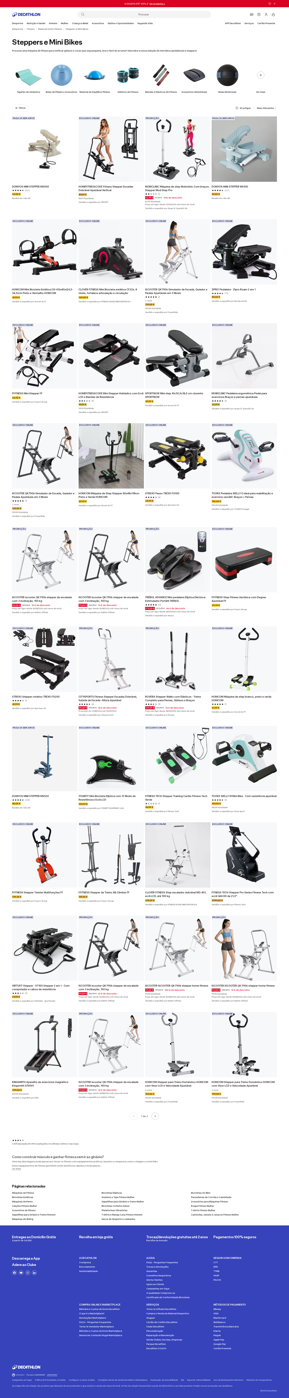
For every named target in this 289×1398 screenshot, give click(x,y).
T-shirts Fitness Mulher (203, 1210)
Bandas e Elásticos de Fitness (161, 92)
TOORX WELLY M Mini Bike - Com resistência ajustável (244, 796)
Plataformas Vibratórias (114, 1210)
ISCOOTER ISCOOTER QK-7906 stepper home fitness (176, 985)
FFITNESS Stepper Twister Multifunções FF (37, 892)
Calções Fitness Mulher (24, 1206)
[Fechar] (274, 3)
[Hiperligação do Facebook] (14, 1272)
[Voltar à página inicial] (26, 14)
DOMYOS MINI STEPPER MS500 (30, 186)
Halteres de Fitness (128, 92)
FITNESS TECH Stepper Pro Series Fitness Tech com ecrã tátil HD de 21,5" (243, 894)
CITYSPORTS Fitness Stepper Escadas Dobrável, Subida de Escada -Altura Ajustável (108, 698)
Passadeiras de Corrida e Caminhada (211, 1197)
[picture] (44, 149)
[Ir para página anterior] (133, 1116)
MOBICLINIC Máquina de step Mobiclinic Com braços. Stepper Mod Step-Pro (177, 188)
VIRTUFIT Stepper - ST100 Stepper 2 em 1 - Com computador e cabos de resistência (41, 987)
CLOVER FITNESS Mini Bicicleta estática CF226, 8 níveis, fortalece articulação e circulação (108, 291)
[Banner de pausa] (269, 3)
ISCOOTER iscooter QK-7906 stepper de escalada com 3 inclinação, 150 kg (42, 599)
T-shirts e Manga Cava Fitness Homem (122, 1214)
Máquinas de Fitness (23, 1193)
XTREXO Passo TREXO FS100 (162, 493)
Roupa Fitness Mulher (202, 1206)
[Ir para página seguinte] (155, 1116)
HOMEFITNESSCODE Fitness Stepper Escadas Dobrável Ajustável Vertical (106, 188)
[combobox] (267, 107)
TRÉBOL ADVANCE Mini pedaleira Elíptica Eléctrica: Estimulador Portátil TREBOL (176, 599)
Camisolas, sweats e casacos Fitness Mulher (215, 1214)
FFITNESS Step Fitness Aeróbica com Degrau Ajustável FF (239, 599)
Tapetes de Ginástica (28, 92)
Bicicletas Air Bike (200, 1193)
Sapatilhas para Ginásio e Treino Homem (34, 1214)
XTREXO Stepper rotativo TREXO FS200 (36, 696)
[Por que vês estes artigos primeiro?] (236, 107)
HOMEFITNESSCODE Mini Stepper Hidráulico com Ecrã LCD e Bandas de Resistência (111, 395)
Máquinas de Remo (22, 1201)
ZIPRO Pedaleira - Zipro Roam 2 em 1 (234, 289)
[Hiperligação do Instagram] (27, 1272)
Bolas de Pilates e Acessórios (61, 92)
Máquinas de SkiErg (22, 1219)
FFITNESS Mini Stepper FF (27, 393)
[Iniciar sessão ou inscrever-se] (266, 14)
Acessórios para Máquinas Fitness (209, 1201)
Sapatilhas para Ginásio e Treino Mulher (123, 1201)
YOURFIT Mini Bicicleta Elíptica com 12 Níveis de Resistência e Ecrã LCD (107, 798)
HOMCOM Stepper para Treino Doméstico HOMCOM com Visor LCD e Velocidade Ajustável (177, 1084)
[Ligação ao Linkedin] (34, 1272)
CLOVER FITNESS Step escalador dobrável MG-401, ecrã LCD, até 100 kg (176, 894)
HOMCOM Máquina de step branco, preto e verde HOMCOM (242, 698)
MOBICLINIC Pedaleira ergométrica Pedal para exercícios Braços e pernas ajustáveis (240, 395)
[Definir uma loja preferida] (251, 14)
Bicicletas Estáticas (22, 1197)
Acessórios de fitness (24, 1210)
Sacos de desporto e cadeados (118, 1219)
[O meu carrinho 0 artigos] (273, 14)
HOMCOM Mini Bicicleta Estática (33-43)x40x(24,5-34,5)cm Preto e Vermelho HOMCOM (42, 291)
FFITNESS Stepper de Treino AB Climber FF (104, 892)
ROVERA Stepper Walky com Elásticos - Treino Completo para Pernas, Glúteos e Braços (173, 698)
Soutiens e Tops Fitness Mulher (118, 1197)
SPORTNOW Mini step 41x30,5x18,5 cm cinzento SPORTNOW (174, 395)
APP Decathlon (233, 23)
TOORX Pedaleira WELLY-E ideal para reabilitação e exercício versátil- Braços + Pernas (242, 495)
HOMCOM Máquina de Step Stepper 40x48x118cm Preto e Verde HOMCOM (109, 495)
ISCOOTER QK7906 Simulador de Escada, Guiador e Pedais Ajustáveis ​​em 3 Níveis (176, 291)
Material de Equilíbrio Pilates (94, 92)
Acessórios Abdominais (194, 92)
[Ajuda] (259, 14)
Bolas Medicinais (227, 92)
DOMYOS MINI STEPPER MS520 (30, 796)
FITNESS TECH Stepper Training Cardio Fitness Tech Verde (176, 798)
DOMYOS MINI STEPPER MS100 (230, 186)
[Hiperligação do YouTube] (21, 1272)
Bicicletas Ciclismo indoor (116, 1206)
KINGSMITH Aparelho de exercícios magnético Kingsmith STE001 (40, 1084)
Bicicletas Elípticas (112, 1193)
